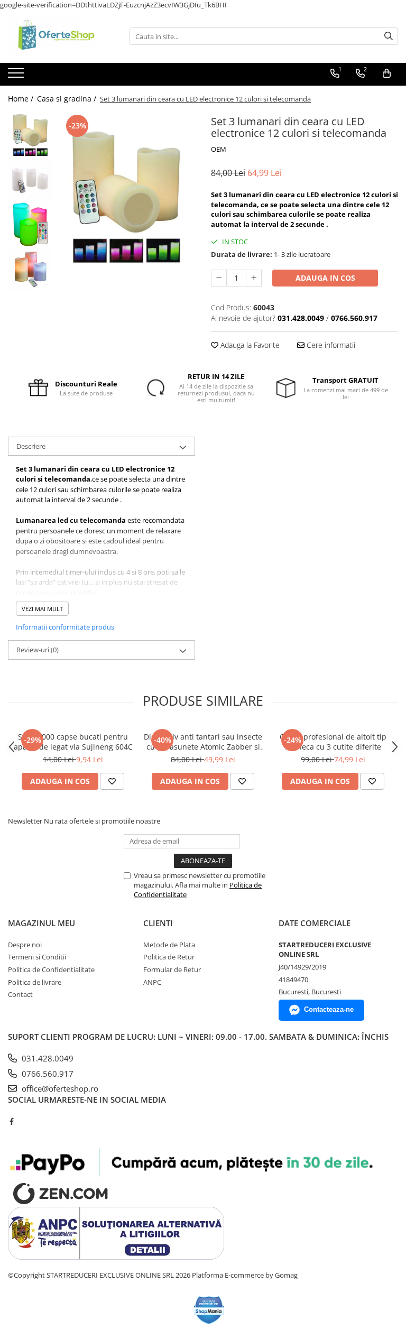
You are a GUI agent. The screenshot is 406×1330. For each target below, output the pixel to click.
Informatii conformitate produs (65, 627)
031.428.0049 (46, 1058)
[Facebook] (11, 1121)
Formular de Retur (172, 969)
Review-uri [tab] (37, 649)
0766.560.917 (46, 1073)
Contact (20, 994)
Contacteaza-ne (329, 1009)
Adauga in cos (325, 278)
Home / (21, 99)
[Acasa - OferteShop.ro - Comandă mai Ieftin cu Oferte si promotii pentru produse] (61, 36)
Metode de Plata (169, 944)
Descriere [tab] (30, 446)
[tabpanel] (126, 195)
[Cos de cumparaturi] (386, 73)
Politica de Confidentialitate (51, 969)
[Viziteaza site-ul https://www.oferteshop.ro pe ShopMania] (209, 1310)
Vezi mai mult (42, 609)
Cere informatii (329, 345)
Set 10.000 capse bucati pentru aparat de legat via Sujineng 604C (73, 742)
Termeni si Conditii (37, 957)
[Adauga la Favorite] (112, 781)
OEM (218, 149)
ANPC (152, 982)
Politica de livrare (34, 982)
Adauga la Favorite (249, 345)
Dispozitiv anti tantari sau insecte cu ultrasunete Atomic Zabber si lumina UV (203, 742)
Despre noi (25, 944)
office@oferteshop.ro (59, 1088)
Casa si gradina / (67, 99)
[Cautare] (388, 36)
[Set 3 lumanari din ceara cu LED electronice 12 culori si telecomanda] (126, 195)
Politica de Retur (169, 957)
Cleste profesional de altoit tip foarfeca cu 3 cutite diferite (333, 742)
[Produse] (17, 76)
